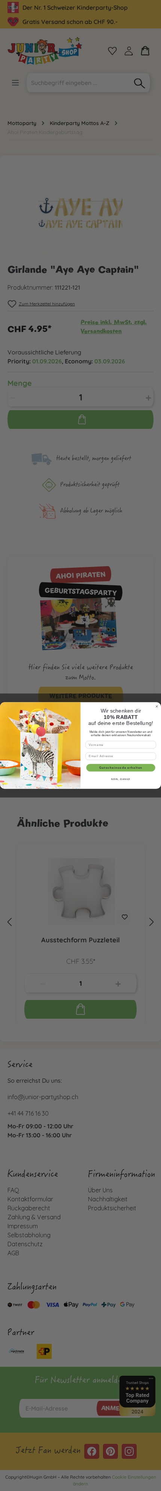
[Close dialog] (157, 706)
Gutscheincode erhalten (121, 767)
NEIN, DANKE (120, 779)
